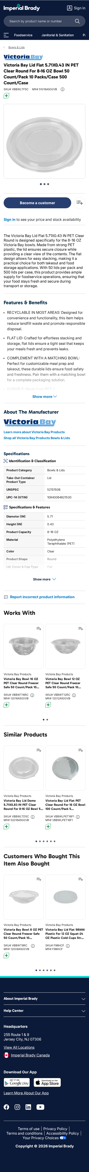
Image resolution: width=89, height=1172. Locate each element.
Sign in (10, 219)
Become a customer (37, 203)
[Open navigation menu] (6, 35)
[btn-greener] (6, 95)
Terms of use (28, 1128)
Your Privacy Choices (41, 1138)
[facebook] (6, 1107)
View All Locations (19, 1047)
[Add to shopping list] (39, 628)
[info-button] (62, 89)
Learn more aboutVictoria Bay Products (34, 432)
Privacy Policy (55, 1128)
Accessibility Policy (62, 1133)
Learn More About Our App (26, 1093)
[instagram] (17, 1107)
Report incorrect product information (42, 597)
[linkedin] (28, 1107)
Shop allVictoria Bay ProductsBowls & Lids (37, 438)
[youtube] (40, 1107)
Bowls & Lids (16, 47)
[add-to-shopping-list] (79, 203)
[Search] (77, 21)
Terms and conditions (24, 1133)
